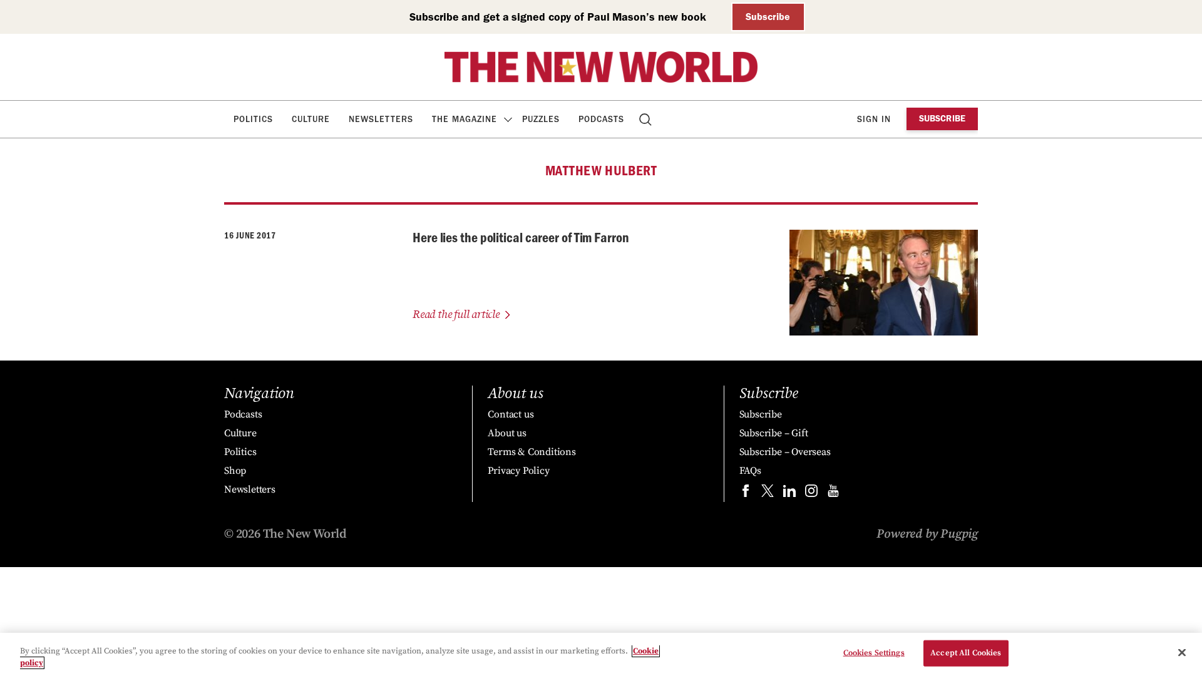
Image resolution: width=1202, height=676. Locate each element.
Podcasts (601, 119)
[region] (601, 654)
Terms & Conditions (531, 452)
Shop (235, 470)
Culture (311, 119)
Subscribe (768, 17)
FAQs (750, 470)
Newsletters (381, 119)
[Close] (1182, 653)
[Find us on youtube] (833, 493)
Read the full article (456, 314)
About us (507, 433)
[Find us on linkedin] (789, 493)
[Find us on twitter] (767, 493)
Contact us (510, 414)
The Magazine (464, 119)
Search (646, 119)
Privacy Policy (518, 470)
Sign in (874, 119)
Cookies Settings (874, 653)
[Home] (601, 67)
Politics (253, 119)
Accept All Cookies (965, 653)
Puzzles (541, 119)
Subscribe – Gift (773, 433)
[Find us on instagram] (811, 493)
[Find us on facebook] (745, 493)
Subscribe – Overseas (785, 452)
